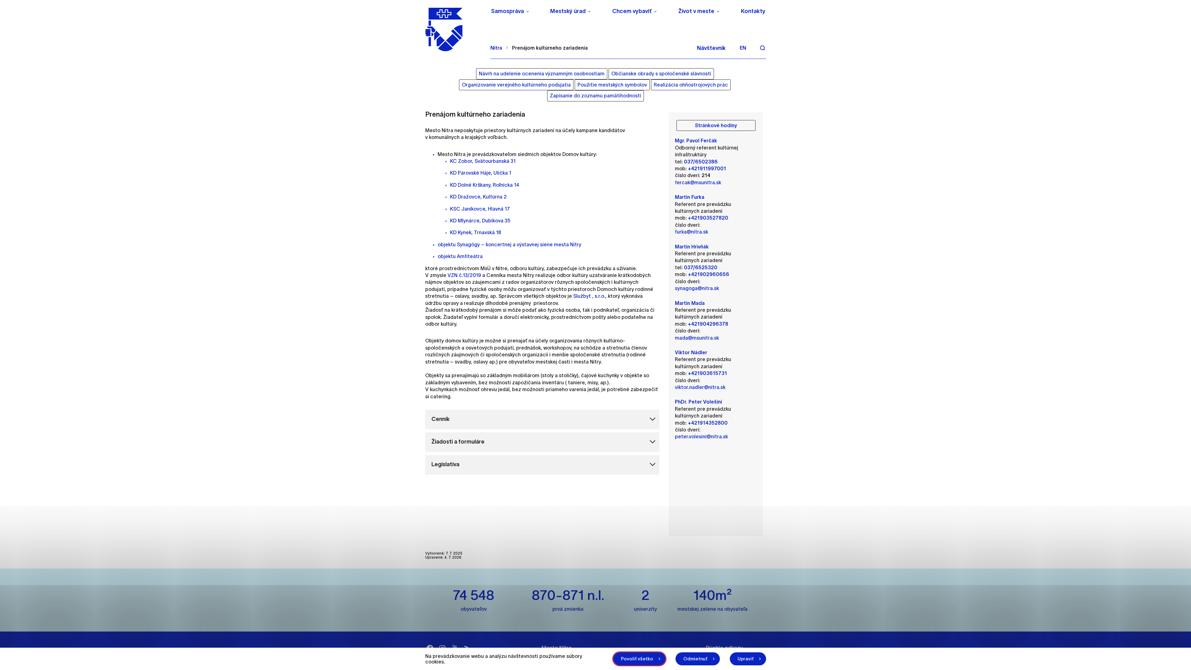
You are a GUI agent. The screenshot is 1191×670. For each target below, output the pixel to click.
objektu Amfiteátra (460, 256)
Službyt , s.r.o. (589, 296)
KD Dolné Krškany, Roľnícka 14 (484, 185)
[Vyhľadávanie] (762, 47)
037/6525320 (700, 267)
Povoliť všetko (637, 658)
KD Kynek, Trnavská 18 (475, 232)
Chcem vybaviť (632, 11)
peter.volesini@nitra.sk (701, 436)
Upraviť (746, 658)
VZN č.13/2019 (464, 275)
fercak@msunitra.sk (698, 182)
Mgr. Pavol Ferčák (696, 140)
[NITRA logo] (454, 29)
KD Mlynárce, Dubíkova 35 (480, 220)
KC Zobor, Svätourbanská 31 (482, 161)
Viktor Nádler (691, 352)
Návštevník (711, 48)
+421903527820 (708, 218)
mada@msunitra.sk (697, 338)
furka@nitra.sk (691, 231)
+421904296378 (708, 324)
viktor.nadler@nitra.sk (700, 387)
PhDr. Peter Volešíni (698, 401)
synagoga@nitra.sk (697, 288)
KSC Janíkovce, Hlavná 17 (480, 209)
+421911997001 (707, 168)
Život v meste (696, 11)
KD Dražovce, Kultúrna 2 (478, 196)
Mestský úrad (568, 11)
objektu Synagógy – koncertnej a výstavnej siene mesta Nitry (509, 244)
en (743, 48)
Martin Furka (689, 197)
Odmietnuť (695, 658)
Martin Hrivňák (692, 246)
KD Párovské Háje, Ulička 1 (480, 173)
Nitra (496, 48)
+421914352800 (708, 423)
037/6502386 (701, 161)
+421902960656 (708, 274)
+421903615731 (707, 373)
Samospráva (507, 11)
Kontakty (753, 11)
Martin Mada (690, 303)
